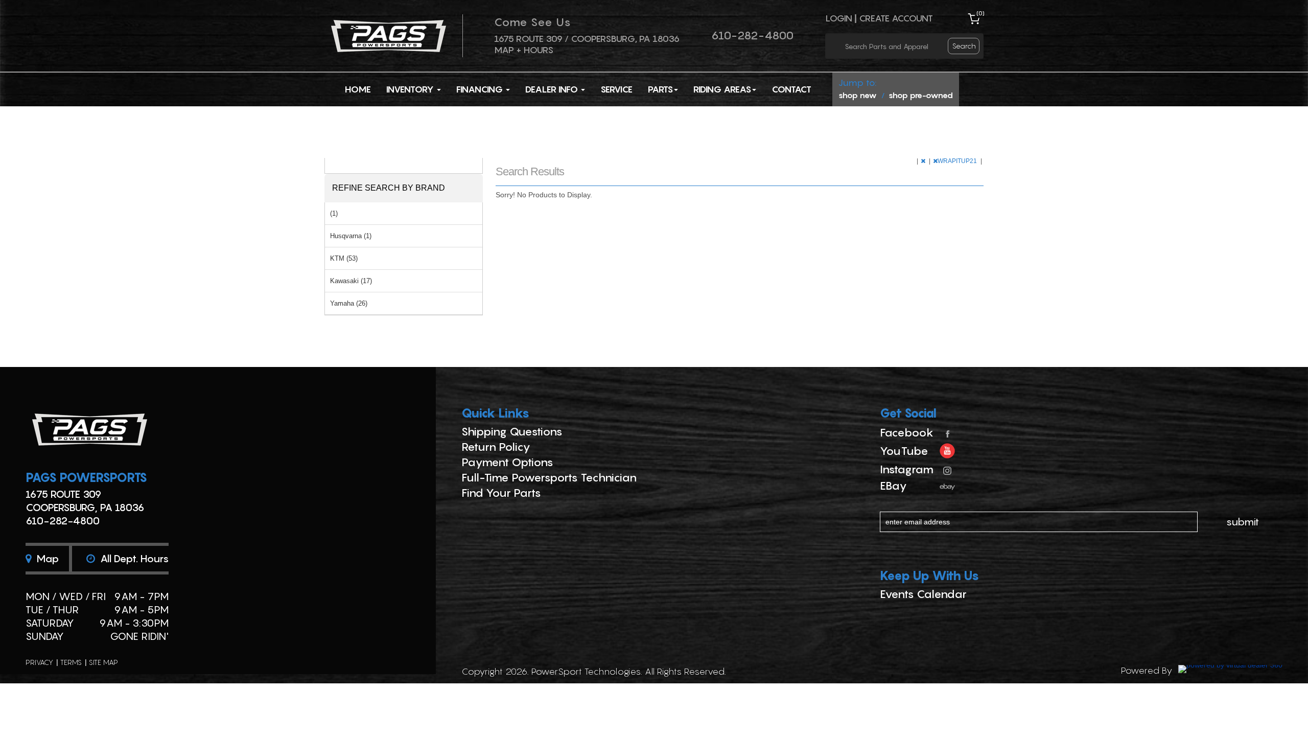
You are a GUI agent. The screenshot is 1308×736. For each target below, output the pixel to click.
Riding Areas (722, 89)
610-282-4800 (752, 35)
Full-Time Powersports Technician (549, 477)
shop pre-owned (921, 95)
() (980, 13)
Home (358, 89)
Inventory (411, 89)
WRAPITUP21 (958, 161)
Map (46, 559)
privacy (39, 662)
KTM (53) (344, 258)
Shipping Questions (512, 431)
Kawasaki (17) (351, 281)
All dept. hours (133, 559)
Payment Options (507, 462)
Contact (791, 89)
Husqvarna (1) (350, 236)
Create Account (896, 18)
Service (616, 89)
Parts (660, 89)
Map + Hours (523, 49)
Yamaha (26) (348, 303)
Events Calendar (923, 594)
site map (103, 662)
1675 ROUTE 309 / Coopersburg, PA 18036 (587, 38)
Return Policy (495, 446)
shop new (857, 95)
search (964, 45)
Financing (480, 89)
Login (838, 18)
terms (71, 662)
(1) (334, 213)
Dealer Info (552, 89)
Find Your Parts (501, 492)
